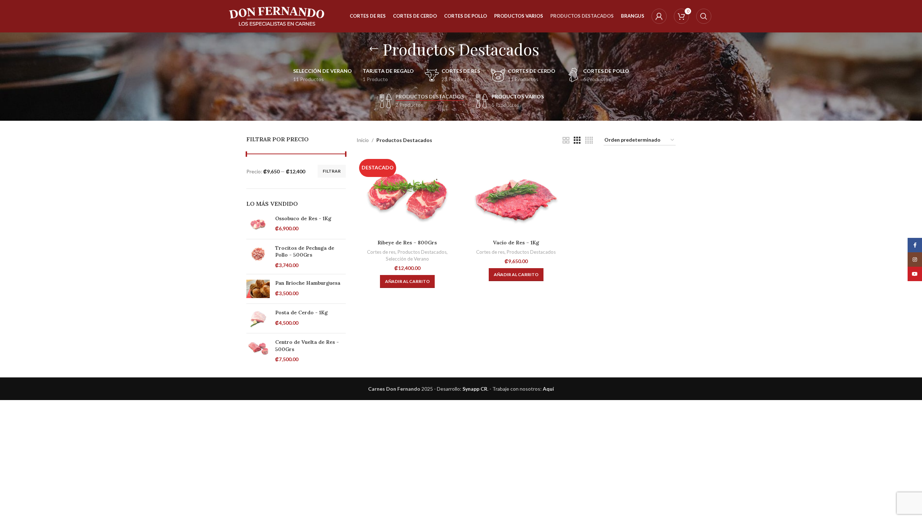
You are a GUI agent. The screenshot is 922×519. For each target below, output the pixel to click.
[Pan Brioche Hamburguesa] (258, 289)
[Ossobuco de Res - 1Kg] (258, 224)
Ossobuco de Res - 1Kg (303, 218)
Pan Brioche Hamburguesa (307, 283)
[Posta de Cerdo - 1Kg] (258, 318)
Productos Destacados (422, 252)
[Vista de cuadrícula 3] (577, 140)
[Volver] (374, 49)
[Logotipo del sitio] (277, 16)
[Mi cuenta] (659, 16)
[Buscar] (704, 16)
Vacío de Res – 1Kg (516, 242)
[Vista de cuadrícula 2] (566, 140)
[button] (407, 281)
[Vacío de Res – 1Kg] (516, 196)
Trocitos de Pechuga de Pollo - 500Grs (304, 251)
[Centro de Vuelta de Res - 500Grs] (258, 351)
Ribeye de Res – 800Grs (407, 242)
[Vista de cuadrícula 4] (589, 140)
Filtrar (332, 171)
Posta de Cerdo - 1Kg (301, 312)
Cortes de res (381, 252)
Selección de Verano (407, 259)
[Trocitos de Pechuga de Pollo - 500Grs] (258, 257)
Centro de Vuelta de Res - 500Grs (307, 345)
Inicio (363, 140)
